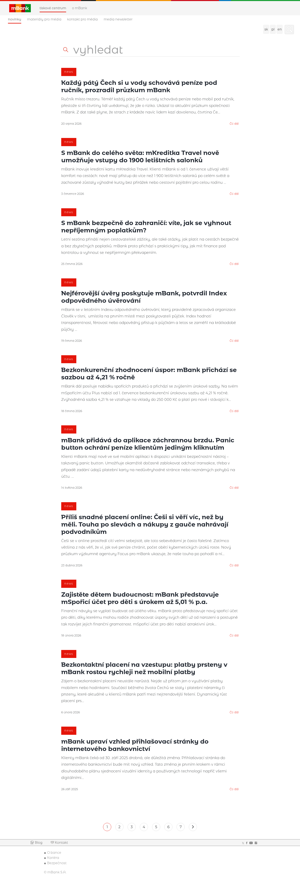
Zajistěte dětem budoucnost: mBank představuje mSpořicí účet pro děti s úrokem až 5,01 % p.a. (140, 598)
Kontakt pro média (82, 19)
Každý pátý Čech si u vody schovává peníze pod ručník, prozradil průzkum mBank (139, 86)
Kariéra (53, 858)
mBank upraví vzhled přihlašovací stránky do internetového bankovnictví (135, 745)
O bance (54, 853)
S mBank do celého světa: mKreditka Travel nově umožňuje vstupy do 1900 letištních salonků (140, 156)
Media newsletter (118, 19)
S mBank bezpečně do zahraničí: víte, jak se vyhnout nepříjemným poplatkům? (146, 226)
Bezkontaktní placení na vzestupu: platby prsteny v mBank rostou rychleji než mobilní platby (144, 668)
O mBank (79, 8)
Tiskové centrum (53, 8)
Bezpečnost (57, 863)
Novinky (14, 19)
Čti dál (234, 123)
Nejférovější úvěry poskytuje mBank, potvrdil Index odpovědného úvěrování (144, 296)
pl (272, 29)
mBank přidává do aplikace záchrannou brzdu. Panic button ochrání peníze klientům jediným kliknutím (147, 443)
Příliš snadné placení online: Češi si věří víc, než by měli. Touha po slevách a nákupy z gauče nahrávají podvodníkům (144, 524)
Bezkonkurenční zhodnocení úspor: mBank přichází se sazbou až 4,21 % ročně (149, 373)
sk (266, 29)
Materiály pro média (44, 19)
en (280, 29)
